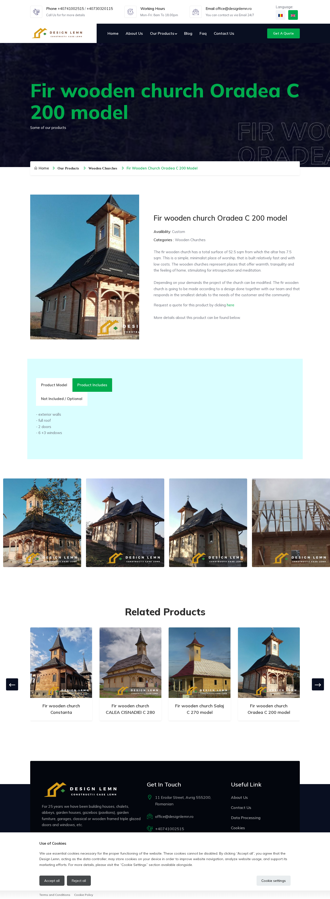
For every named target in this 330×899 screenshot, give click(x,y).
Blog (188, 33)
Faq (203, 33)
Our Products (162, 33)
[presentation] (12, 684)
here (230, 305)
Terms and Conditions (54, 895)
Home (113, 33)
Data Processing (245, 817)
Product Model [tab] (54, 385)
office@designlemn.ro (233, 8)
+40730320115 (100, 8)
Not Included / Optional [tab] (61, 398)
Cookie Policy (83, 895)
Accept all (52, 880)
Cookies (238, 827)
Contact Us (224, 33)
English (293, 15)
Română (280, 15)
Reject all (79, 880)
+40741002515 (71, 8)
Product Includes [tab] (92, 385)
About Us (134, 33)
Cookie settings (273, 880)
